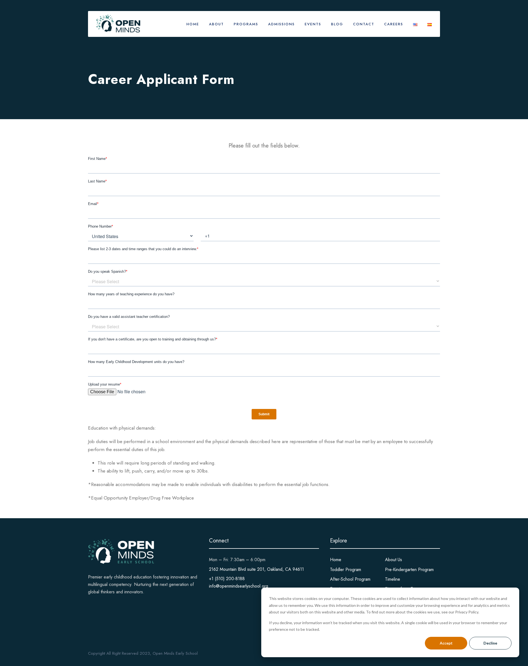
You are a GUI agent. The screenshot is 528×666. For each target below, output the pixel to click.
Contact (363, 24)
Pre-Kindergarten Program (409, 569)
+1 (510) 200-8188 (227, 578)
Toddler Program (345, 569)
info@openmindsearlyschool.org (238, 586)
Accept (446, 643)
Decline (490, 643)
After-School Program (350, 579)
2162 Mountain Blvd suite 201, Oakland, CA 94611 (256, 569)
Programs (246, 24)
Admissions (281, 24)
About (216, 24)
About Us (393, 559)
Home (192, 24)
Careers (393, 24)
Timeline (392, 579)
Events (313, 24)
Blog (337, 24)
